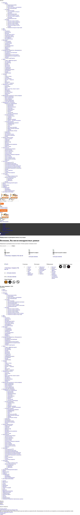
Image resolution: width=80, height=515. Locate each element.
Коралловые (7, 86)
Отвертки (10, 117)
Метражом (7, 89)
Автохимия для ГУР (9, 162)
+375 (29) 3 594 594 (3, 207)
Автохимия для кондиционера (11, 164)
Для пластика (8, 32)
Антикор (7, 77)
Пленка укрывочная (9, 100)
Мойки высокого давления (13, 128)
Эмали (40, 272)
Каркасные (10, 179)
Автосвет (7, 174)
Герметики (7, 139)
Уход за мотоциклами (12, 8)
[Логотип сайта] (4, 199)
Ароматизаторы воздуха (10, 148)
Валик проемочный (9, 97)
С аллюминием (8, 42)
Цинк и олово (8, 146)
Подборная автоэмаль (9, 69)
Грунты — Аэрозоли (9, 79)
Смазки (6, 171)
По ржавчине (8, 70)
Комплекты (10, 180)
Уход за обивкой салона (10, 157)
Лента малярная (8, 99)
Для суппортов (8, 78)
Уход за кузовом (8, 156)
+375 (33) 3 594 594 (3, 208)
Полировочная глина (12, 18)
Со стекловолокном (9, 45)
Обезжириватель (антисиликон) (12, 54)
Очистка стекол (8, 153)
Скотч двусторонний (9, 101)
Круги (6, 87)
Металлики (7, 82)
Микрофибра (8, 189)
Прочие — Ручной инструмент (14, 120)
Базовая (6, 63)
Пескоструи (10, 108)
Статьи (29, 270)
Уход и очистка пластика (10, 159)
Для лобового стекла (9, 134)
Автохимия (41, 270)
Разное (6, 136)
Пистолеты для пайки (12, 127)
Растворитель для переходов (11, 52)
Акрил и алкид (8, 76)
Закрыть (2, 502)
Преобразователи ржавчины (11, 144)
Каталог (29, 269)
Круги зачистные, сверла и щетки (12, 88)
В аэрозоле (7, 31)
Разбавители (7, 53)
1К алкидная (7, 61)
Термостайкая (8, 72)
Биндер (6, 71)
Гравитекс (7, 140)
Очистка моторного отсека (13, 15)
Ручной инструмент (9, 114)
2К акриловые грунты (9, 34)
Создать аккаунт (3, 508)
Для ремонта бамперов (10, 135)
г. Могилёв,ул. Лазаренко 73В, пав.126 (13, 255)
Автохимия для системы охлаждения (13, 165)
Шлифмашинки (11, 123)
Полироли (7, 188)
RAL (6, 75)
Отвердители (8, 67)
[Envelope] (6, 282)
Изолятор (7, 33)
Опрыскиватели (11, 109)
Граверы (9, 129)
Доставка (54, 271)
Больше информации (4, 512)
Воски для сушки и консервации (14, 7)
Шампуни (7, 160)
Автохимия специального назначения (13, 168)
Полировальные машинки (13, 122)
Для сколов (7, 66)
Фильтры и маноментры (13, 113)
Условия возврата (53, 273)
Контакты (54, 267)
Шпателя (9, 118)
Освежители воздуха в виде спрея (15, 27)
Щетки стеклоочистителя (10, 177)
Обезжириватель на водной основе (12, 55)
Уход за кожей (8, 155)
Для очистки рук (8, 149)
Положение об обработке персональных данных (55, 276)
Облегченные (8, 41)
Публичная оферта (54, 270)
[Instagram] (64, 266)
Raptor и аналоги (8, 138)
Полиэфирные (8, 37)
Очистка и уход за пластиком (14, 21)
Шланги (9, 111)
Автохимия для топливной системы (12, 166)
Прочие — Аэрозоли (9, 83)
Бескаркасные (10, 178)
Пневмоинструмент (12, 106)
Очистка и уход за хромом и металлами (16, 305)
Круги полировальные (10, 190)
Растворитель (8, 51)
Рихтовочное (8, 132)
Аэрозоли (41, 273)
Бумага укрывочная (9, 96)
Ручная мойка (10, 6)
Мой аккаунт (29, 272)
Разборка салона (11, 115)
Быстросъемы (10, 104)
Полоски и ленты (8, 92)
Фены (9, 126)
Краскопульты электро (12, 130)
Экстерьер (7, 9)
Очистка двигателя (9, 151)
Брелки (6, 181)
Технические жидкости (10, 172)
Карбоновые (7, 46)
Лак (6, 80)
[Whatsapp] (14, 282)
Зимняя (6, 169)
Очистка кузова (11, 10)
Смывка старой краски (10, 58)
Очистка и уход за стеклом (13, 24)
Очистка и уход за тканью (13, 20)
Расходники (10, 110)
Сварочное (7, 131)
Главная (29, 267)
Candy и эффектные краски (11, 60)
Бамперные (7, 49)
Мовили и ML (8, 142)
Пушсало (7, 145)
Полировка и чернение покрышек (12, 154)
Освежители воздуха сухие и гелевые (16, 313)
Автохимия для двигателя (10, 163)
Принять (11, 512)
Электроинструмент (9, 121)
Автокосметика (42, 269)
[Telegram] (10, 282)
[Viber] (18, 282)
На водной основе (9, 38)
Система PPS (10, 112)
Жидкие (6, 48)
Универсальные (8, 43)
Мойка (6, 3)
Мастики (7, 143)
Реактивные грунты (9, 35)
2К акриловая (8, 62)
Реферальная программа (30, 274)
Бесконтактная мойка (12, 4)
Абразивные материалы (42, 267)
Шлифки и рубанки (12, 119)
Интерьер (7, 19)
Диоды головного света (13, 176)
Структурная (7, 68)
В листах (7, 85)
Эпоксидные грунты (9, 36)
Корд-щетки (7, 93)
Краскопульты (11, 105)
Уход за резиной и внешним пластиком (16, 301)
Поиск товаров (3, 201)
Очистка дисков (8, 152)
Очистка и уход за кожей (13, 23)
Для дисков (7, 65)
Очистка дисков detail (12, 14)
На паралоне (7, 91)
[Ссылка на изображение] (6, 264)
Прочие (6, 94)
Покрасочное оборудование (11, 103)
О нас (29, 268)
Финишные (7, 44)
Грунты (40, 271)
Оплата (53, 268)
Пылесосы (10, 125)
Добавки (7, 57)
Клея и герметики (9, 170)
